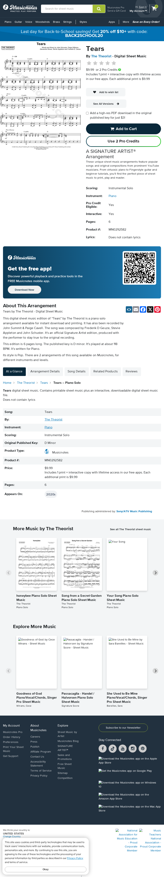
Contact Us (37, 756)
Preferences (10, 742)
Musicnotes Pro (115, 7)
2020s (51, 494)
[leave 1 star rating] (89, 63)
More (127, 23)
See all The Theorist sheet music (130, 529)
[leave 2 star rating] (95, 63)
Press (34, 741)
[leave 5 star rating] (114, 63)
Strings (67, 22)
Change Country (12, 836)
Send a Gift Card (116, 10)
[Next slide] (155, 573)
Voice (28, 22)
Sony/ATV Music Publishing (134, 511)
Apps (112, 22)
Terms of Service (41, 770)
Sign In (143, 6)
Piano (8, 22)
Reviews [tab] (132, 371)
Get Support (10, 756)
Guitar (18, 22)
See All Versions (103, 103)
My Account (137, 10)
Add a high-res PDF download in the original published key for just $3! (121, 115)
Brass (56, 22)
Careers (35, 736)
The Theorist (101, 56)
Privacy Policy (38, 775)
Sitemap (63, 773)
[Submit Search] (99, 9)
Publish (35, 746)
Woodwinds (42, 22)
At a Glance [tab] (14, 371)
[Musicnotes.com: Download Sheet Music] (20, 8)
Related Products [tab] (105, 371)
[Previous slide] (8, 573)
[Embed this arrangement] (129, 309)
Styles (83, 22)
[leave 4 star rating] (108, 63)
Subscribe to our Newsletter (123, 727)
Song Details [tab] (76, 371)
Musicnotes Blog (68, 741)
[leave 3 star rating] (101, 63)
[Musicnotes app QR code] (139, 272)
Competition (65, 778)
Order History (11, 737)
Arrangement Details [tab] (45, 371)
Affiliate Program (40, 751)
